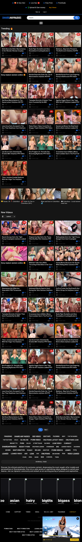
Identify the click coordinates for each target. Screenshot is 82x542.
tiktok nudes (72, 436)
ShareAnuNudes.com (37, 521)
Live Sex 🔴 (35, 3)
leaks (68, 450)
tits (75, 450)
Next (46, 430)
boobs (7, 450)
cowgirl (49, 457)
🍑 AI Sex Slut (19, 3)
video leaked (73, 454)
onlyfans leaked (38, 446)
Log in (45, 12)
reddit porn (24, 447)
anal (30, 457)
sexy (63, 436)
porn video (36, 440)
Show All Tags (41, 462)
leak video (57, 443)
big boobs (56, 454)
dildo (28, 443)
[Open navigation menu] (41, 23)
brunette (14, 443)
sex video (36, 436)
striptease (37, 443)
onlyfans (45, 454)
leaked (5, 454)
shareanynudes (9, 447)
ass (25, 454)
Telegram (61, 512)
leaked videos (66, 446)
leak (32, 454)
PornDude (62, 3)
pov (63, 454)
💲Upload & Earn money (36, 8)
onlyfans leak (72, 440)
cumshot (67, 443)
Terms (28, 512)
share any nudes (22, 436)
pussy (29, 450)
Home (8, 512)
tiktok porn (7, 440)
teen (57, 457)
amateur (46, 450)
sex (42, 457)
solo (16, 440)
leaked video (16, 454)
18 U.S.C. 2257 (48, 512)
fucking (56, 436)
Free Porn (49, 3)
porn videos (57, 450)
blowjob (24, 440)
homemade (50, 446)
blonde (47, 443)
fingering (8, 436)
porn (22, 443)
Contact (73, 512)
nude (36, 457)
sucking (77, 446)
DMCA (37, 512)
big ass (38, 450)
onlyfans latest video (53, 440)
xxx (37, 453)
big (57, 447)
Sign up (38, 12)
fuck (24, 457)
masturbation (19, 450)
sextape (47, 436)
